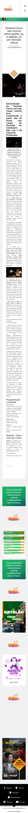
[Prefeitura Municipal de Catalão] (14, 617)
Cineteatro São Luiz (14, 445)
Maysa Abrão (15, 46)
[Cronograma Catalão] (14, 543)
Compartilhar (9, 466)
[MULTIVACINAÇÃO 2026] (14, 496)
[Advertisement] (14, 58)
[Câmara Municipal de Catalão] (14, 670)
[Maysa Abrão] (8, 8)
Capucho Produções (13, 447)
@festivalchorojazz (17, 335)
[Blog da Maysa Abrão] (14, 517)
